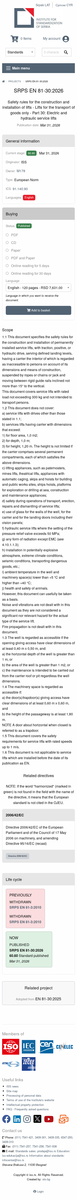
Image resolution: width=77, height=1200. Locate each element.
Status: (10, 226)
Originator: (13, 162)
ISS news (12, 1086)
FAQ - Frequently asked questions (27, 1109)
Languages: (14, 197)
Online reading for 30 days (30, 273)
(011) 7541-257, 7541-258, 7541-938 (34, 1146)
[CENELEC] (64, 1046)
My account (52, 38)
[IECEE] (28, 1063)
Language (12, 281)
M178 (21, 170)
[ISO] (10, 1046)
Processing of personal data (23, 1095)
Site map (12, 1091)
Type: (9, 180)
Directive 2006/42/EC (17, 855)
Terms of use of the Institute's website (30, 1100)
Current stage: (15, 153)
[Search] (66, 52)
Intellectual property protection (25, 1105)
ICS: (9, 188)
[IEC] (28, 1046)
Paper (15, 250)
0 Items (25, 38)
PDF (14, 234)
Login (40, 1191)
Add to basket (40, 310)
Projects (14, 81)
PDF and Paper (22, 257)
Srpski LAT (43, 5)
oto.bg (46, 1179)
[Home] (3, 81)
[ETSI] (10, 1063)
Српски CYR (64, 5)
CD (13, 242)
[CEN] (46, 1046)
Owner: (11, 171)
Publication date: (28, 125)
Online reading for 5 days (29, 265)
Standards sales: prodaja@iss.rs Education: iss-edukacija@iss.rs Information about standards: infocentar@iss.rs (36, 1155)
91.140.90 (20, 188)
